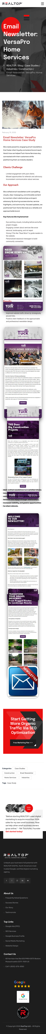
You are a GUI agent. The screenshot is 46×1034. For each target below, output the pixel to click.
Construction (9, 773)
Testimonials (10, 912)
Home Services (10, 777)
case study (11, 783)
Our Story (9, 907)
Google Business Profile (14, 936)
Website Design (11, 946)
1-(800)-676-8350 (16, 966)
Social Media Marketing (14, 941)
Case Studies (20, 768)
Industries (25, 777)
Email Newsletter (26, 773)
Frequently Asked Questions (16, 898)
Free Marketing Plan (23, 742)
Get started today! (14, 831)
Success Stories (11, 903)
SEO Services (10, 931)
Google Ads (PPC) (12, 926)
